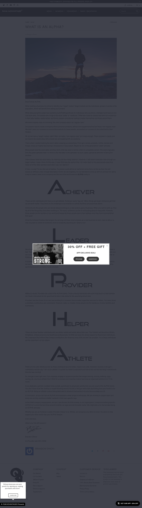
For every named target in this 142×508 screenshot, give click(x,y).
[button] (15, 504)
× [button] (24, 481)
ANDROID (93, 259)
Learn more (13, 495)
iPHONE (79, 259)
